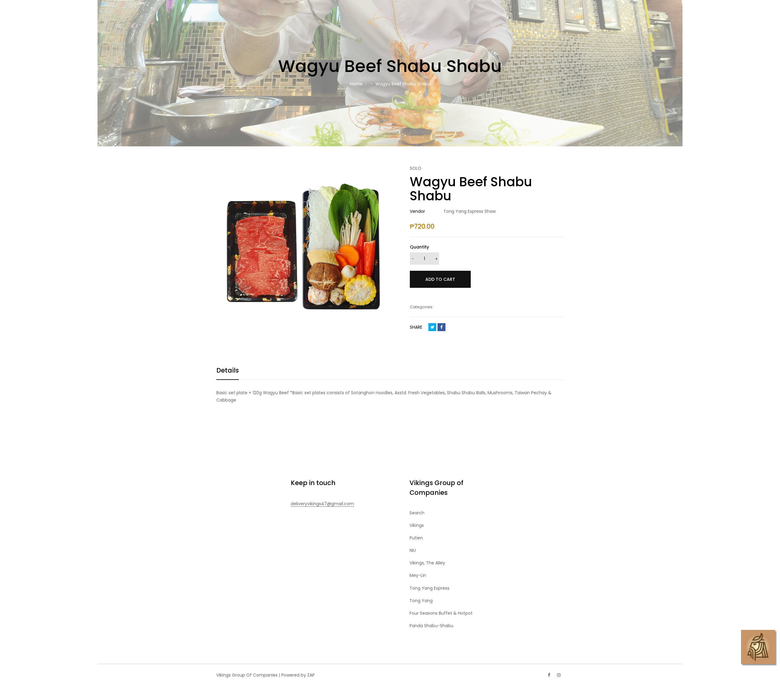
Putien (416, 538)
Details (227, 370)
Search (417, 513)
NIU (413, 550)
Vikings (417, 525)
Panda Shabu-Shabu (431, 626)
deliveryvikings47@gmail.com (322, 504)
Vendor (417, 211)
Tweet (432, 327)
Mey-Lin (418, 575)
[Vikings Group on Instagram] (558, 675)
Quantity (419, 247)
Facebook (441, 327)
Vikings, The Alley (427, 563)
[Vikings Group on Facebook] (549, 675)
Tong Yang (421, 601)
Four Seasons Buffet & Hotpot (441, 613)
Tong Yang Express (429, 588)
